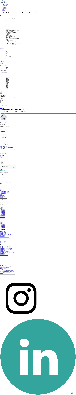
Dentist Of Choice (3, 241)
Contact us (4, 7)
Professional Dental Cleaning (5, 256)
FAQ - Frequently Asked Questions (6, 202)
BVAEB (7, 52)
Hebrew (7, 85)
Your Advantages (5, 4)
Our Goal (2, 190)
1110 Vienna (2, 216)
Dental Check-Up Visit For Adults (11, 21)
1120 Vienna (2, 217)
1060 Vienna (2, 211)
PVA (6, 55)
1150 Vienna (2, 219)
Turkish (7, 84)
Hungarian (7, 77)
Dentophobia (8, 42)
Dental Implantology (3, 240)
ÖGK (6, 50)
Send (1, 169)
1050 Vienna (2, 210)
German (7, 76)
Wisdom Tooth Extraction (10, 26)
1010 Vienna (2, 206)
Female (7, 67)
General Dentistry (3, 231)
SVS (6, 51)
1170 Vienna (2, 221)
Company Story (3, 189)
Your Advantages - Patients (4, 191)
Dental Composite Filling (10, 46)
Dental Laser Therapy (9, 45)
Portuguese (7, 89)
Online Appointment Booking (5, 201)
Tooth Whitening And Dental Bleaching (12, 38)
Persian (7, 81)
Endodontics (2, 236)
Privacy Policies (3, 199)
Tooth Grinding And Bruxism (10, 36)
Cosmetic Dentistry (3, 268)
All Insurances (8, 58)
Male (6, 68)
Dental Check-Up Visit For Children (6, 248)
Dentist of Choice (8, 56)
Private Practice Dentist (4, 242)
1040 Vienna (2, 209)
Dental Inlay (8, 29)
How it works (4, 5)
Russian (7, 75)
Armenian (7, 82)
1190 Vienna (2, 223)
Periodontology (2, 235)
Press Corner (2, 196)
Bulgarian (7, 80)
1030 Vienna (2, 208)
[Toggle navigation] (6, 2)
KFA (6, 54)
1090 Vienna (2, 214)
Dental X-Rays (8, 20)
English (7, 74)
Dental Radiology (3, 233)
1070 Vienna (2, 212)
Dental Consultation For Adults (11, 18)
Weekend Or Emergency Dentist (11, 41)
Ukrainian (7, 79)
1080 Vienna (2, 213)
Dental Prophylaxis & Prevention (5, 234)
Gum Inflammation (9, 27)
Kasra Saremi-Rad (3, 122)
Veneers (7, 39)
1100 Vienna (2, 215)
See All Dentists (3, 193)
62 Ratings (2, 120)
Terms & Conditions (3, 198)
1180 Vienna (2, 222)
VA (6, 53)
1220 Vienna (2, 226)
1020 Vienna (2, 207)
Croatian (7, 87)
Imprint (1, 197)
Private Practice (8, 57)
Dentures (7, 34)
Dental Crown (8, 28)
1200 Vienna (2, 224)
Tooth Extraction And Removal (11, 32)
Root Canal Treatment (9, 40)
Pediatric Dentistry (3, 232)
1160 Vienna (2, 220)
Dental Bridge (8, 37)
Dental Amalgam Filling (9, 31)
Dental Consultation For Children (11, 19)
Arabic (7, 83)
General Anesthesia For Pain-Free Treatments (13, 44)
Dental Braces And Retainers (10, 35)
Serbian (7, 86)
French (7, 78)
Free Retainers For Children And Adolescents (13, 43)
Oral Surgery (2, 239)
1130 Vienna (2, 218)
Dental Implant (8, 33)
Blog (3, 6)
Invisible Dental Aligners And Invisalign (12, 30)
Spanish (7, 88)
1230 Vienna (2, 227)
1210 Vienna (2, 225)
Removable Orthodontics (4, 237)
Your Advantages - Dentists (4, 192)
